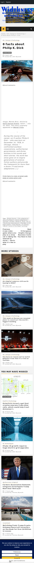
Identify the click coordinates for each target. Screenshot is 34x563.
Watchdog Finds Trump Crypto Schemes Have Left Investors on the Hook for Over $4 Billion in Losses (17, 528)
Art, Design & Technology (11, 40)
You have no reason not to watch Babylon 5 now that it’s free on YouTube (16, 358)
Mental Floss (18, 127)
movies (5, 221)
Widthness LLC (17, 16)
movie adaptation (22, 220)
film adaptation (23, 218)
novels (12, 221)
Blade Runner (11, 218)
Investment (6, 523)
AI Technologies (8, 443)
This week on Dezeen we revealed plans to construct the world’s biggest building (16, 320)
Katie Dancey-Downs (11, 123)
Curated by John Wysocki (12, 56)
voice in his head (15, 226)
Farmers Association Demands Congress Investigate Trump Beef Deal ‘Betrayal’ (17, 486)
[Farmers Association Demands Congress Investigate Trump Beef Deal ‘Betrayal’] (17, 468)
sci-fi (28, 221)
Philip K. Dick (20, 221)
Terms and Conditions (17, 560)
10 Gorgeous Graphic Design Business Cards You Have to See (24, 233)
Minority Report (8, 220)
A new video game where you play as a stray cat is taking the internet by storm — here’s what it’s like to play (9, 236)
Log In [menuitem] (2, 2)
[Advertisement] (17, 103)
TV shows (25, 224)
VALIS (5, 226)
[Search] (31, 29)
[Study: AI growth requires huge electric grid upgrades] (17, 429)
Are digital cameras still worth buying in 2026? (15, 282)
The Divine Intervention (11, 223)
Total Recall (16, 224)
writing (24, 226)
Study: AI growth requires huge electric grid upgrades (16, 447)
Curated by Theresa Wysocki (13, 492)
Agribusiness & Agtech (10, 482)
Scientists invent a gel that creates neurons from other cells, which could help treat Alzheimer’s (16, 406)
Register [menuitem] (8, 2)
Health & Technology (9, 401)
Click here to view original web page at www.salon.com (15, 177)
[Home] (3, 29)
